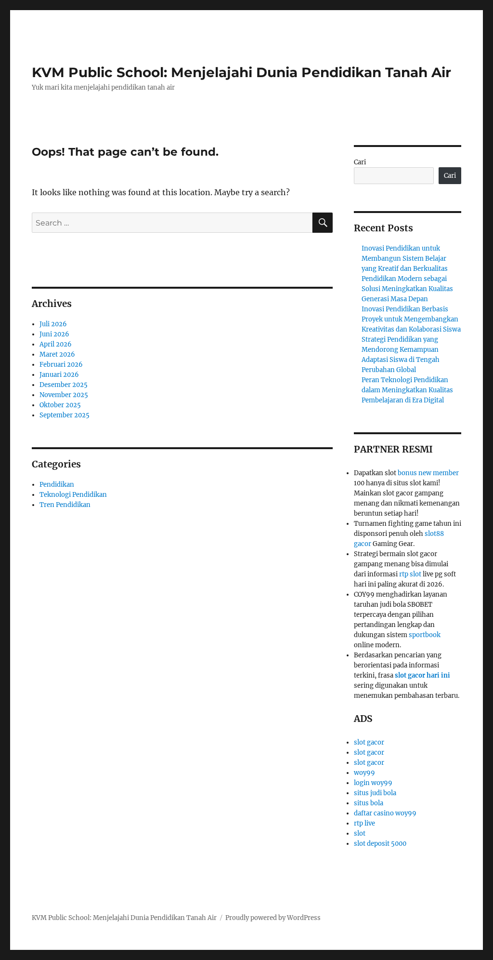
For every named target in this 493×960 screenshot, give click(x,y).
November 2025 (63, 395)
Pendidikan (56, 484)
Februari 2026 (61, 364)
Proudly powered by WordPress (273, 918)
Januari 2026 (59, 375)
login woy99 (373, 783)
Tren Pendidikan (65, 505)
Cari (360, 162)
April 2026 (55, 344)
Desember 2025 (63, 385)
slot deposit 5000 (380, 844)
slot (359, 833)
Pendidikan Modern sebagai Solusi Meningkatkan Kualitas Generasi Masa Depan (407, 289)
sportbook (425, 635)
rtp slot (410, 574)
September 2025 (64, 415)
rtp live (364, 823)
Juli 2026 (53, 324)
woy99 (364, 773)
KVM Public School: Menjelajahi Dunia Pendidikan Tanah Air (241, 72)
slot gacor (369, 742)
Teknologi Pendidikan (73, 495)
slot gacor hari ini (422, 675)
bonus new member (428, 473)
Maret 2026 (57, 354)
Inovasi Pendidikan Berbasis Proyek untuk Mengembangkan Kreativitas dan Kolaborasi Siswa (411, 319)
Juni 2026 (54, 334)
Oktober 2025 (60, 405)
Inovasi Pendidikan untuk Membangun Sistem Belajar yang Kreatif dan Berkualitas (405, 258)
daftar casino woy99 (385, 813)
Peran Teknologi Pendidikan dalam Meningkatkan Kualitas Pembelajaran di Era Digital (407, 390)
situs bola (368, 803)
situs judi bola (375, 793)
